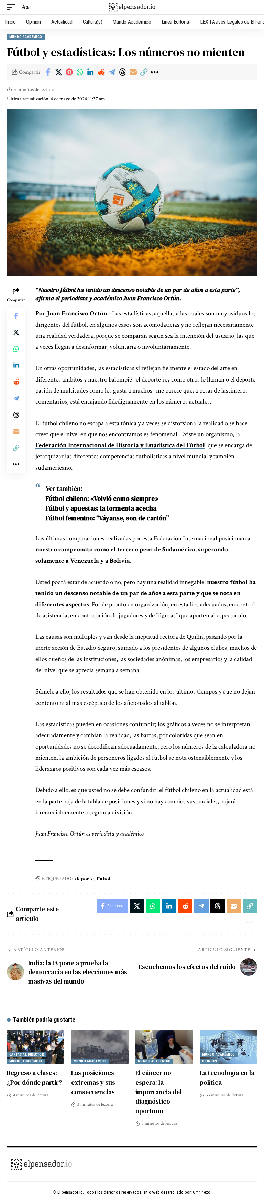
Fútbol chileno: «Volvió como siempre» (102, 498)
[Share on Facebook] (48, 72)
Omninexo (201, 1192)
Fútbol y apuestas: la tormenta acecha (101, 508)
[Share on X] (58, 72)
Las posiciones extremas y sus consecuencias (93, 1082)
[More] (154, 72)
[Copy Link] (143, 72)
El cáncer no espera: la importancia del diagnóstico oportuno (158, 1091)
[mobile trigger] (13, 7)
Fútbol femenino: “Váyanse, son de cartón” (107, 518)
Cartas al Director (26, 1054)
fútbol (103, 878)
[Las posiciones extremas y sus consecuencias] (100, 1047)
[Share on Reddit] (101, 72)
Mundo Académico (25, 37)
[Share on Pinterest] (69, 72)
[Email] (133, 72)
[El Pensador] (132, 7)
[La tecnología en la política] (228, 1047)
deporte (84, 878)
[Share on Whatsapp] (80, 72)
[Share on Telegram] (112, 72)
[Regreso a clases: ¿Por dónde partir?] (35, 1047)
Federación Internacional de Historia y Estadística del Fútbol (120, 445)
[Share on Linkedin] (90, 72)
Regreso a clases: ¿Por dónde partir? (34, 1077)
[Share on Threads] (122, 72)
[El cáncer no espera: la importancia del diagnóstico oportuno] (164, 1047)
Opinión (209, 1061)
